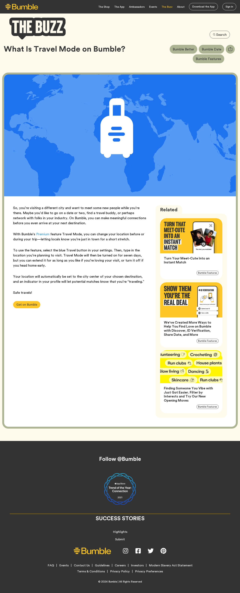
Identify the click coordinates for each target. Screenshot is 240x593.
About (180, 7)
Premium (43, 234)
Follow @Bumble (120, 459)
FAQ (51, 565)
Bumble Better (185, 49)
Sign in (229, 6)
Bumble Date (213, 49)
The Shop (104, 7)
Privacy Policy (120, 571)
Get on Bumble (26, 304)
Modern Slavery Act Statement (171, 565)
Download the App (203, 6)
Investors (137, 565)
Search (221, 34)
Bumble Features (210, 58)
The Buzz (166, 7)
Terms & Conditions (91, 571)
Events (153, 7)
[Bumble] (22, 7)
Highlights (120, 532)
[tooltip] (230, 49)
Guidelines (102, 565)
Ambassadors (137, 7)
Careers (120, 565)
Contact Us (82, 565)
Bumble (112, 581)
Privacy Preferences (149, 571)
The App (119, 7)
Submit (120, 539)
